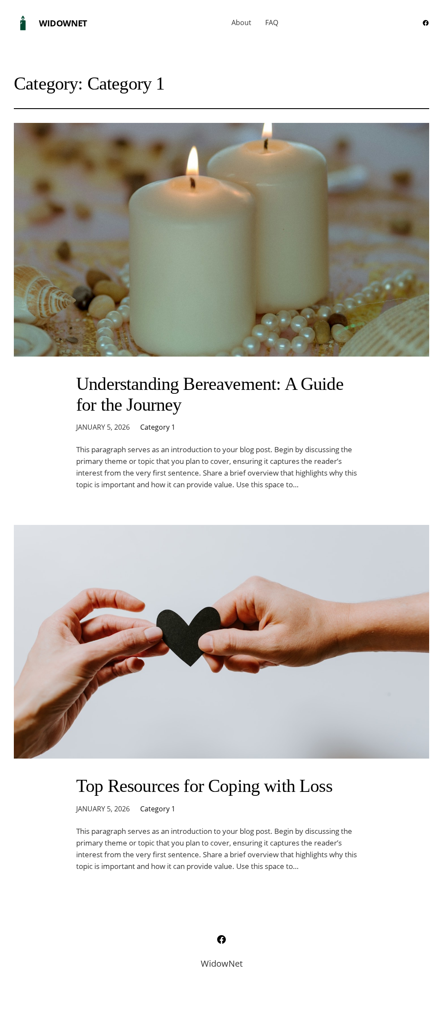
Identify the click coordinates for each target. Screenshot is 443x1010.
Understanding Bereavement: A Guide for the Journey (209, 394)
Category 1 (157, 427)
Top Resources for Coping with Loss (204, 786)
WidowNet (63, 23)
